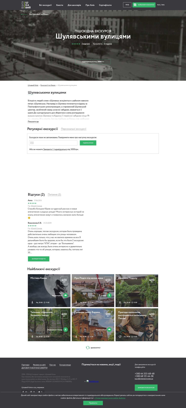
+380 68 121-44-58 (144, 376)
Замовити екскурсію (146, 387)
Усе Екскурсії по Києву (39, 14)
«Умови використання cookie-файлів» (110, 398)
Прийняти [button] (93, 403)
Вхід (127, 4)
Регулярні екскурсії (42, 129)
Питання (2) (54, 194)
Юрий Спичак (36, 206)
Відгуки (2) (36, 194)
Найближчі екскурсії (43, 269)
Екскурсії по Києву (48, 85)
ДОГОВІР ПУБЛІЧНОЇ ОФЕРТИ (34, 368)
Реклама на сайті (39, 365)
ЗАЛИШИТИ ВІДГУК (39, 259)
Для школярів (74, 5)
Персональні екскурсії (73, 129)
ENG (163, 5)
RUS (158, 5)
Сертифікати (105, 5)
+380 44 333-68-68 (144, 374)
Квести (59, 5)
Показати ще (33, 122)
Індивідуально (93, 61)
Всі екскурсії (45, 5)
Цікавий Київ (33, 85)
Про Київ (90, 5)
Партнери (25, 365)
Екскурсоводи (65, 365)
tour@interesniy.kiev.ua (144, 379)
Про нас (52, 365)
